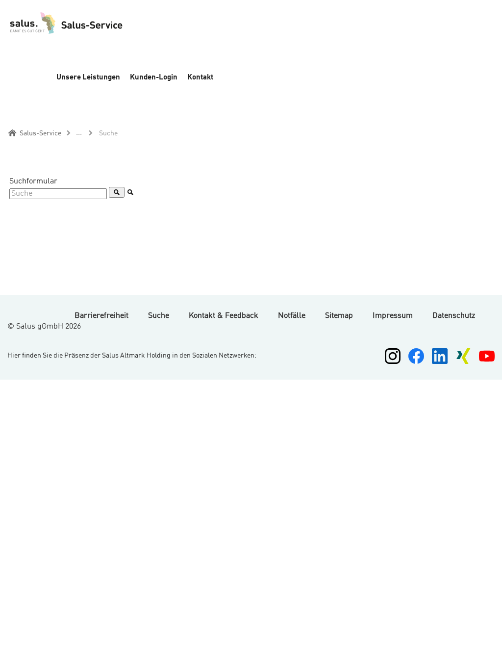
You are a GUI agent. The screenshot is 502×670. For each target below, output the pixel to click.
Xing (463, 356)
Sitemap (339, 316)
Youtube (487, 356)
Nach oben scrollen (487, 654)
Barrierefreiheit (101, 316)
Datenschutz (453, 316)
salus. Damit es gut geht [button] (85, 29)
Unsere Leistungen (88, 77)
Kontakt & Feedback (223, 316)
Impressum (393, 316)
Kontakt (200, 77)
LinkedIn (440, 356)
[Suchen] (117, 192)
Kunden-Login (153, 77)
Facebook (416, 356)
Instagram (393, 356)
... (79, 133)
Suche (158, 316)
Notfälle (291, 316)
